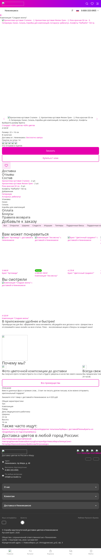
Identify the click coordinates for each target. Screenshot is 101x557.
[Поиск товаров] (87, 3)
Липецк (62, 441)
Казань (22, 444)
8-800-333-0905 (11, 470)
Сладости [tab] (36, 225)
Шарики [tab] (25, 225)
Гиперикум (7, 194)
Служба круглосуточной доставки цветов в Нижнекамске (31, 530)
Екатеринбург (41, 441)
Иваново (14, 441)
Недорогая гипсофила (29, 429)
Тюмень (22, 441)
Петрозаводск (42, 444)
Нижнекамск (11, 10)
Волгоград (30, 441)
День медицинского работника (16, 411)
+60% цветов (29, 125)
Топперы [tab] (59, 225)
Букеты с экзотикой (10, 429)
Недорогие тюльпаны (49, 429)
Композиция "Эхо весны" (46, 273)
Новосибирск (53, 441)
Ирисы (33, 432)
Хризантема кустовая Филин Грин (17, 183)
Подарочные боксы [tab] (75, 225)
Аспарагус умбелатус (11, 196)
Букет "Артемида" (10, 271)
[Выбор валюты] (72, 10)
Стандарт (6, 125)
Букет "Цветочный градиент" (81, 271)
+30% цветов (17, 125)
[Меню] (97, 3)
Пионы (81, 429)
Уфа (27, 444)
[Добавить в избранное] (6, 165)
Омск (4, 439)
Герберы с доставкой (68, 429)
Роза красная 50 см (10, 186)
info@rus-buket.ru (13, 477)
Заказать (50, 150)
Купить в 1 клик (50, 158)
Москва (32, 444)
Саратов (20, 439)
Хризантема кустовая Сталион (15, 181)
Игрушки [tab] (48, 225)
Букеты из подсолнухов (19, 432)
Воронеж (15, 444)
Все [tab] (5, 225)
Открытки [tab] (14, 225)
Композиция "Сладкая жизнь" (15, 316)
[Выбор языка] (77, 10)
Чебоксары (12, 439)
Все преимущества (50, 383)
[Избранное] (92, 3)
